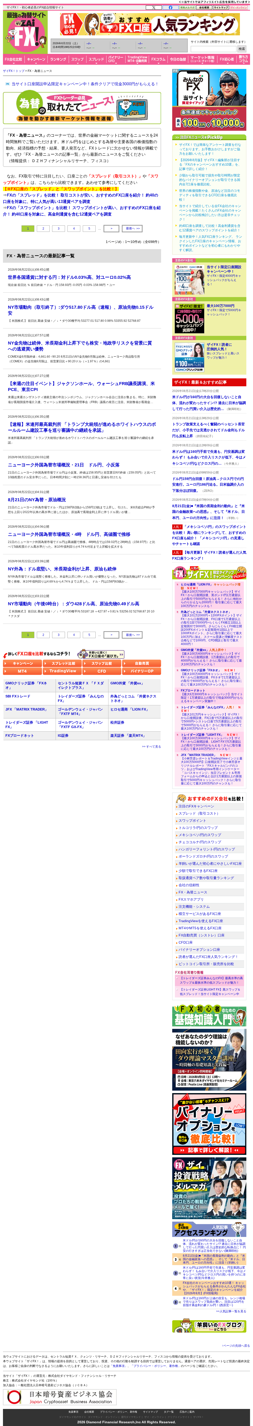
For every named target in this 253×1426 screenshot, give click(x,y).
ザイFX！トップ (13, 71)
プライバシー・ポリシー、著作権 (118, 1411)
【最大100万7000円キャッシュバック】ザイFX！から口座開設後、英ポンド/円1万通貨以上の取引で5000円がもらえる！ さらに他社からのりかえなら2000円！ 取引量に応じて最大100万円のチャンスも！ (211, 595)
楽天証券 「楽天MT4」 (128, 735)
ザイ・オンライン (154, 1417)
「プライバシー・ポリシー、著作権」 (155, 1366)
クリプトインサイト (179, 1417)
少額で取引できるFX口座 (198, 871)
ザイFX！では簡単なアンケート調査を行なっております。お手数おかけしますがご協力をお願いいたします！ (210, 149)
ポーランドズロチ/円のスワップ (203, 856)
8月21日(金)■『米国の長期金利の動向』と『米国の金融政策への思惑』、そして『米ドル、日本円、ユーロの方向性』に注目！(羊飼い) (214, 1259)
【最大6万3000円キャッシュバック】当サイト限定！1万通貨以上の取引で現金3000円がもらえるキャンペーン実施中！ (212, 696)
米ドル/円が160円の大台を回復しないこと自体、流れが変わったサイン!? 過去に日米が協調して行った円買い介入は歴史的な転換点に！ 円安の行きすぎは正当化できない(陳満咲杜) (214, 1246)
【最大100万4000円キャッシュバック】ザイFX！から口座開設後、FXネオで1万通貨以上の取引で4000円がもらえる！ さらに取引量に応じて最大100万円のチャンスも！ (211, 677)
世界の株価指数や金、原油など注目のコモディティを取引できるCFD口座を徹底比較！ (209, 195)
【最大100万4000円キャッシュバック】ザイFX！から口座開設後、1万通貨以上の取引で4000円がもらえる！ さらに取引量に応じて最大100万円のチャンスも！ (211, 657)
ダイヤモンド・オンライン (103, 1417)
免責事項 (73, 1411)
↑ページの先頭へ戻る (236, 1345)
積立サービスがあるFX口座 (200, 914)
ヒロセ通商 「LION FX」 (129, 709)
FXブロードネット (19, 735)
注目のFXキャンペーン (196, 806)
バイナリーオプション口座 (199, 949)
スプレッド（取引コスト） (199, 813)
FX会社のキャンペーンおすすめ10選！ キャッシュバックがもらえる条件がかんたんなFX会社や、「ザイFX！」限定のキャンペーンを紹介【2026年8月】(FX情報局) (214, 1288)
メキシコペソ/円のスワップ (200, 835)
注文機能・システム (194, 906)
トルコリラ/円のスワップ (198, 828)
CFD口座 (186, 942)
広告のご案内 (187, 1411)
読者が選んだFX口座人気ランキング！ (208, 957)
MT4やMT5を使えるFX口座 (200, 928)
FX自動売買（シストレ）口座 (202, 935)
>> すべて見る (151, 746)
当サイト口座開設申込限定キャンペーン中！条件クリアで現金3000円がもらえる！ (85, 84)
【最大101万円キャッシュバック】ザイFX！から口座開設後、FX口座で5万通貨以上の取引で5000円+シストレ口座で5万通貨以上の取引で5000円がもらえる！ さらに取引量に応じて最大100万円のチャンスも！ (212, 718)
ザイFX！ (198, 1417)
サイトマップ (150, 1411)
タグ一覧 (169, 1411)
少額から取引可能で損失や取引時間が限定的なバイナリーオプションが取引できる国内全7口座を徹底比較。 (209, 179)
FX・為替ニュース (193, 892)
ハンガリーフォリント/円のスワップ (207, 849)
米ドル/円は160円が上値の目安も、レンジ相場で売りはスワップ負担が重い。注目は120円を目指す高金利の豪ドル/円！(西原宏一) (214, 1301)
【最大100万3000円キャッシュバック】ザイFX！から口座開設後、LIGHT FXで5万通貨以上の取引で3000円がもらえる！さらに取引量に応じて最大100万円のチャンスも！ (211, 742)
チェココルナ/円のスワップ (200, 842)
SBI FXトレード (17, 696)
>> (133, 228)
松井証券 (117, 722)
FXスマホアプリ (191, 899)
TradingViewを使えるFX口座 (201, 921)
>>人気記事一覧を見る (231, 1311)
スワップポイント (192, 820)
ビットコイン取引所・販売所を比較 (206, 964)
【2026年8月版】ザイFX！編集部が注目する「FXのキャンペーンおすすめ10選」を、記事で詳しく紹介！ (210, 164)
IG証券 (63, 735)
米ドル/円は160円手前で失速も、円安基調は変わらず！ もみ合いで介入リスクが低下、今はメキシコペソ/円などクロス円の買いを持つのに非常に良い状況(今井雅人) (214, 1273)
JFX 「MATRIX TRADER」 (26, 709)
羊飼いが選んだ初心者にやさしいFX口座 (210, 863)
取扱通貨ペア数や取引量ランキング (206, 878)
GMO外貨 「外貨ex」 (127, 683)
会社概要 (89, 1411)
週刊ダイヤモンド (131, 1417)
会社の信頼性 (189, 885)
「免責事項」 (118, 1366)
